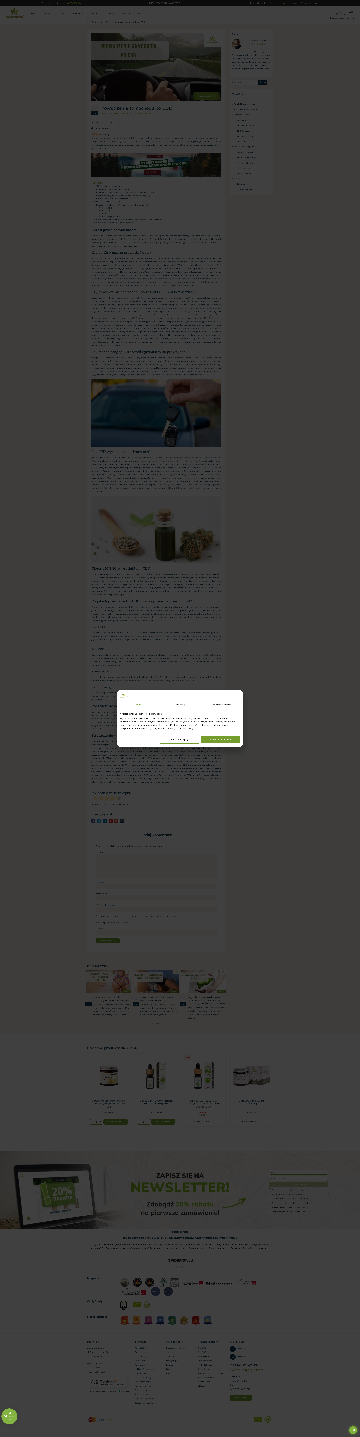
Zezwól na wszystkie (220, 739)
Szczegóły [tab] (180, 704)
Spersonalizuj (178, 739)
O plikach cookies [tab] (222, 704)
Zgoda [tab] (137, 704)
